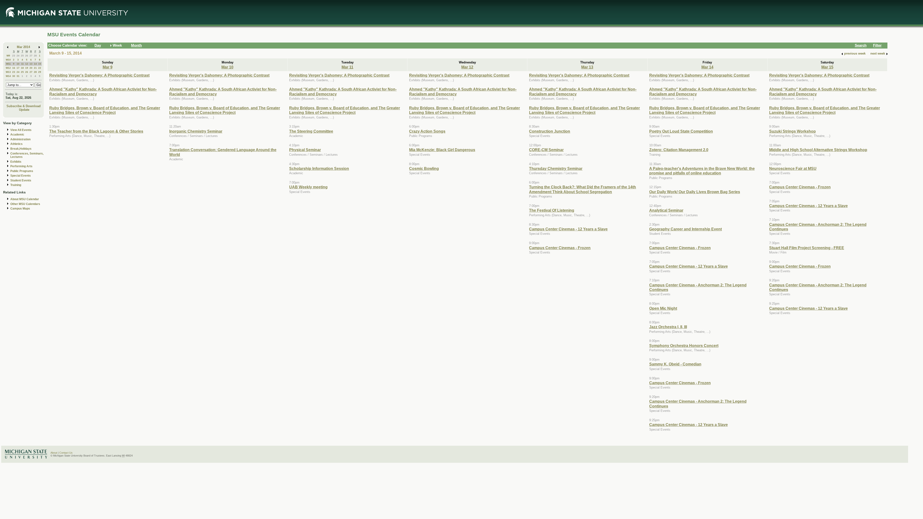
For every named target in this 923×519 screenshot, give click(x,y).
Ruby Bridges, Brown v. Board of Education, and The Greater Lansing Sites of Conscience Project (104, 110)
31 (18, 76)
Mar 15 (827, 67)
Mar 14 (707, 67)
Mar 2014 (23, 47)
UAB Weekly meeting (308, 187)
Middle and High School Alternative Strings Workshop (818, 150)
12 (26, 63)
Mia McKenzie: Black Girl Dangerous (442, 150)
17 (18, 68)
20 (31, 68)
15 (39, 63)
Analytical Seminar (666, 210)
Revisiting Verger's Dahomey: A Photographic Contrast (99, 75)
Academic (17, 134)
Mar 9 (107, 67)
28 (35, 55)
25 (22, 55)
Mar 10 (227, 67)
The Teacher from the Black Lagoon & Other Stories (96, 131)
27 (31, 55)
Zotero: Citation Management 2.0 (678, 150)
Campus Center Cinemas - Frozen (560, 248)
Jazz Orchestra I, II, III (668, 327)
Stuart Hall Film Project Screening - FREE (806, 248)
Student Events (20, 180)
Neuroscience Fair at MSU (793, 168)
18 (22, 68)
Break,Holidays (20, 148)
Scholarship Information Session (319, 168)
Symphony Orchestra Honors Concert (683, 345)
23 (13, 55)
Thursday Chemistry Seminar (555, 168)
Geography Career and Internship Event (685, 229)
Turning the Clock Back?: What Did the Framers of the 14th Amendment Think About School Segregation (582, 189)
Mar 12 (467, 67)
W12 (8, 68)
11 (22, 63)
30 (13, 76)
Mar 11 (347, 67)
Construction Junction (549, 131)
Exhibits (15, 161)
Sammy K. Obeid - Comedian (675, 364)
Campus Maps (20, 208)
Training (15, 185)
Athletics (16, 144)
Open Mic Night (663, 308)
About (53, 452)
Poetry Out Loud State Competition (681, 131)
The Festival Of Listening (551, 210)
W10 (8, 59)
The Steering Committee (311, 131)
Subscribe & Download (23, 106)
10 (18, 63)
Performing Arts (21, 166)
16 (13, 68)
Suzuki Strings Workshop (792, 131)
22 (39, 68)
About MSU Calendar (24, 199)
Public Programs (21, 171)
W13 (8, 72)
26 (26, 55)
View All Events (20, 130)
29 (39, 72)
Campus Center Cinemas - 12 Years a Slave (568, 229)
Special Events (20, 175)
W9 (8, 55)
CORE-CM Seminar (546, 150)
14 (35, 63)
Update (24, 109)
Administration (20, 139)
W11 (8, 63)
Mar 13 (587, 67)
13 (31, 63)
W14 (8, 76)
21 (35, 68)
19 (26, 68)
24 (18, 55)
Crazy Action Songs (427, 131)
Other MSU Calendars (25, 204)
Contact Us (66, 452)
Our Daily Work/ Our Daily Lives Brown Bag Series (694, 192)
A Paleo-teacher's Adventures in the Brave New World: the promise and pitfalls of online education (702, 170)
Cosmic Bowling (424, 168)
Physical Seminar (305, 150)
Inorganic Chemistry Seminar (195, 131)
